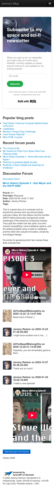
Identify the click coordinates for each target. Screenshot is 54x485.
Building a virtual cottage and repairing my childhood (23, 166)
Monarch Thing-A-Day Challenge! (19, 131)
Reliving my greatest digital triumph (20, 162)
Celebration (8, 128)
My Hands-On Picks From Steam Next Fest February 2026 (24, 152)
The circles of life (11, 148)
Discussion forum (11, 178)
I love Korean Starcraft (14, 134)
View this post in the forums (17, 451)
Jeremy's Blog (10, 3)
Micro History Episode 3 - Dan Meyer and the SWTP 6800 (27, 184)
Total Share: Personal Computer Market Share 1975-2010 (25, 125)
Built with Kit (27, 101)
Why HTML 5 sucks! (12, 137)
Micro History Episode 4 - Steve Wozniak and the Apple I (27, 158)
